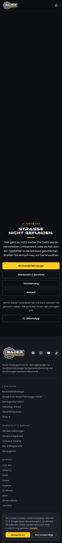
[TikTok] (57, 353)
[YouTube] (49, 353)
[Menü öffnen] (56, 5)
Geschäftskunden (12, 411)
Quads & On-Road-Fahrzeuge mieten (22, 396)
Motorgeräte (9, 451)
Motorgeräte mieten (13, 401)
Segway (6, 485)
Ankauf (31, 292)
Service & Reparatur (12, 436)
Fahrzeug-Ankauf (11, 406)
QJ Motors (7, 490)
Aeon (5, 495)
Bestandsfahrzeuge (31, 266)
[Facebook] (33, 353)
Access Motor (9, 500)
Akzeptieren (18, 534)
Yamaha (7, 505)
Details (33, 528)
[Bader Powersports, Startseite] (10, 5)
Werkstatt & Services (31, 274)
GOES (5, 475)
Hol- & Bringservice (12, 446)
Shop (5, 416)
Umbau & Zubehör (11, 441)
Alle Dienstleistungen (13, 430)
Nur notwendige (44, 534)
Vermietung (31, 283)
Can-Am (7, 465)
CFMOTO (7, 470)
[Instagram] (41, 353)
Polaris (5, 480)
